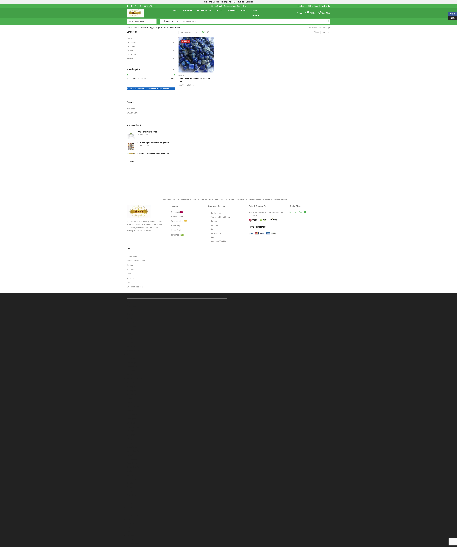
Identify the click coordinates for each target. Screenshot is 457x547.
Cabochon (131, 330)
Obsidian (276, 199)
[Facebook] (127, 6)
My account (216, 233)
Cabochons (187, 11)
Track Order (325, 6)
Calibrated (232, 11)
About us (214, 225)
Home (129, 27)
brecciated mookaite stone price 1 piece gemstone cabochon (154, 154)
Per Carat (130, 334)
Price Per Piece (133, 427)
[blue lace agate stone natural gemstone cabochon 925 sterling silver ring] (131, 146)
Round (129, 318)
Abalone (266, 199)
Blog (212, 237)
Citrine (196, 199)
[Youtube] (131, 6)
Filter (172, 79)
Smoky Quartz (133, 423)
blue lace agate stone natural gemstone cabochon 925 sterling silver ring (154, 143)
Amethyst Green (133, 391)
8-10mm (130, 322)
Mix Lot (130, 471)
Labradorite (186, 199)
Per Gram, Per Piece (135, 515)
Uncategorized (133, 543)
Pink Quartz (132, 415)
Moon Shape (132, 366)
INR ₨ (451, 18)
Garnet (204, 199)
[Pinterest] (295, 212)
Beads (243, 11)
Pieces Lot (131, 346)
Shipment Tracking (219, 241)
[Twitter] (136, 6)
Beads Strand (132, 306)
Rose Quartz (132, 419)
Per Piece (130, 342)
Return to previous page (320, 27)
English (301, 6)
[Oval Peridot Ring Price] (131, 135)
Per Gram (131, 338)
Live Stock (131, 535)
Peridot (176, 199)
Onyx (223, 199)
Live (175, 11)
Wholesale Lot (204, 11)
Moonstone (242, 199)
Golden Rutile (255, 199)
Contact (214, 221)
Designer (130, 523)
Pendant (130, 507)
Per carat (130, 382)
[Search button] (327, 21)
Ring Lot (130, 527)
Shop (136, 27)
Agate (284, 199)
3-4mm (130, 314)
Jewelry (255, 11)
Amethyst (166, 199)
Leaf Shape (131, 362)
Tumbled (256, 15)
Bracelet (130, 487)
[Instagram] (140, 6)
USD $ (451, 13)
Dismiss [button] (249, 2)
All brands (131, 109)
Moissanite (131, 475)
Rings (129, 519)
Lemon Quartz (133, 407)
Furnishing (131, 54)
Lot (128, 511)
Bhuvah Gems (133, 113)
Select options (196, 56)
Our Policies (216, 213)
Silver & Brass (132, 495)
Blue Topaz (214, 199)
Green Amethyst (133, 447)
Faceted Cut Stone (134, 379)
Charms (130, 499)
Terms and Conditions (220, 217)
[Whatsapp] (300, 212)
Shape (129, 354)
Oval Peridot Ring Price (147, 132)
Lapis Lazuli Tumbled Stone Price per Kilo (194, 80)
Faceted (218, 11)
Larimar (231, 199)
